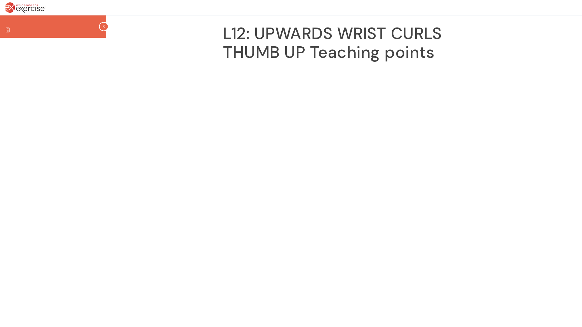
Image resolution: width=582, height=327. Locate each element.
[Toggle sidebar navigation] (104, 26)
